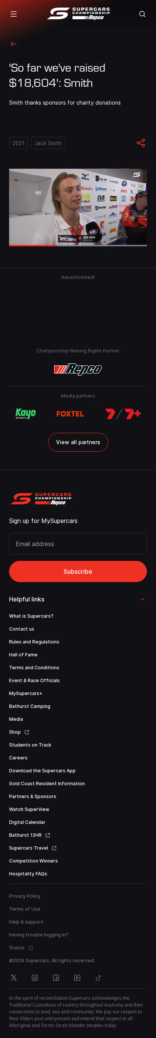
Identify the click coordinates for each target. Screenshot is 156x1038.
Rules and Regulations (34, 642)
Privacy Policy (25, 896)
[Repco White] (78, 369)
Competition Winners (33, 861)
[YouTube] (77, 977)
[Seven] (123, 414)
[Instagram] (34, 977)
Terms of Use (25, 909)
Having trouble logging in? (39, 935)
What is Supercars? (31, 616)
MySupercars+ (25, 693)
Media (16, 719)
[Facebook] (56, 977)
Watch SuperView (29, 809)
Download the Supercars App (42, 770)
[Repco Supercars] (78, 14)
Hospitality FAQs (28, 874)
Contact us (21, 629)
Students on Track (30, 745)
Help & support (26, 922)
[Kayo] (25, 414)
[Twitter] (13, 977)
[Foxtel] (70, 414)
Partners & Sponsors (32, 796)
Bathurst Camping (29, 706)
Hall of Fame (23, 655)
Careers (18, 758)
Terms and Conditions (34, 667)
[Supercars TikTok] (98, 977)
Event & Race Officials (34, 680)
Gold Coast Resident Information (47, 783)
